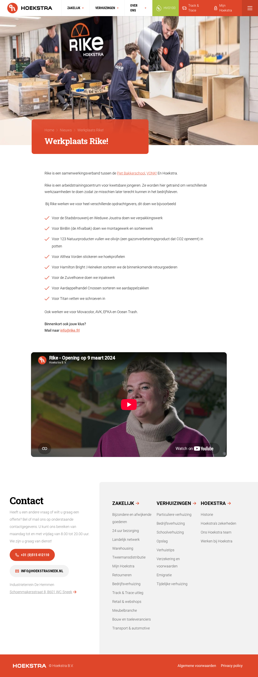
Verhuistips (165, 550)
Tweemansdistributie (129, 557)
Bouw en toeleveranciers (131, 619)
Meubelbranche (124, 610)
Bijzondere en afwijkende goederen (131, 518)
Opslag (162, 541)
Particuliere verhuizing (174, 514)
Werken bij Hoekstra (216, 541)
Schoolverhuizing (170, 532)
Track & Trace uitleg (127, 593)
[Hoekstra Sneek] (31, 8)
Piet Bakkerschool (131, 173)
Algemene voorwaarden (197, 666)
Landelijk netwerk (126, 539)
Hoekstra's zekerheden (218, 523)
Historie (207, 514)
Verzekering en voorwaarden (168, 562)
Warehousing (122, 548)
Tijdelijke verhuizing (172, 584)
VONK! (152, 173)
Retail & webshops (126, 601)
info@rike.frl (70, 330)
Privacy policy (232, 666)
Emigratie (164, 575)
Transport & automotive (131, 628)
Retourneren (122, 575)
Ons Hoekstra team (216, 532)
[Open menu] (250, 8)
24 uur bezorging (125, 531)
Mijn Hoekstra (123, 566)
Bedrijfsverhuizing (126, 584)
